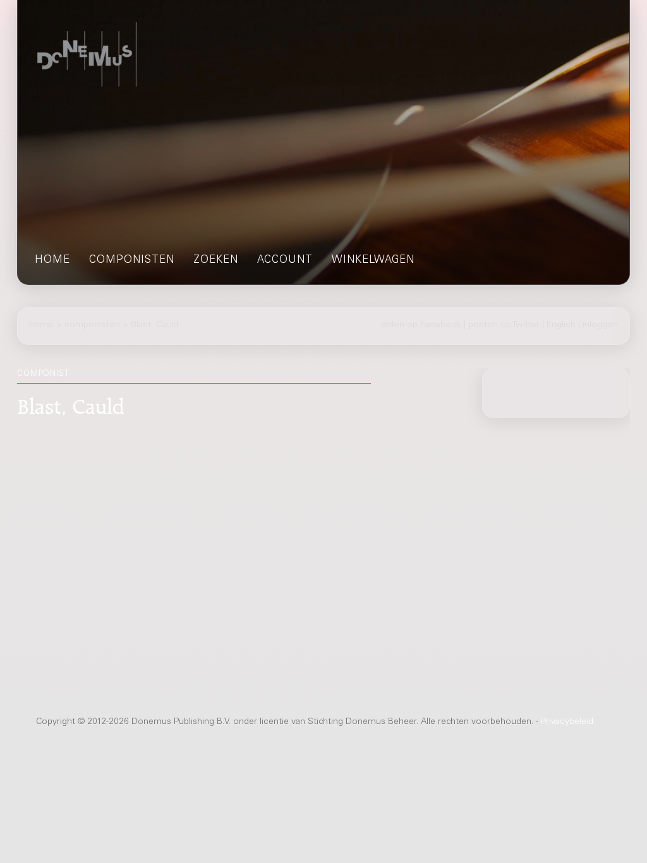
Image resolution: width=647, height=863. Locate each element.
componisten (131, 260)
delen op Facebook (421, 325)
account (285, 260)
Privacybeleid (567, 722)
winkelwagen (373, 260)
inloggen (600, 325)
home (52, 260)
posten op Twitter (504, 325)
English (561, 325)
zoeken (215, 260)
